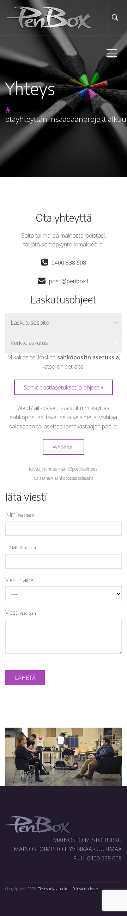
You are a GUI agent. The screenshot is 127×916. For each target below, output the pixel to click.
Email (20, 547)
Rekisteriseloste (85, 888)
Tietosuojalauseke (53, 888)
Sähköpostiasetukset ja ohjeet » (63, 387)
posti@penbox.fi (69, 281)
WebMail (63, 447)
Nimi (19, 514)
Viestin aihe (19, 580)
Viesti (20, 612)
